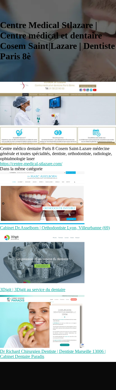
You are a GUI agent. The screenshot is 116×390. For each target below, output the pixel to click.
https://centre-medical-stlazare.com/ (31, 163)
